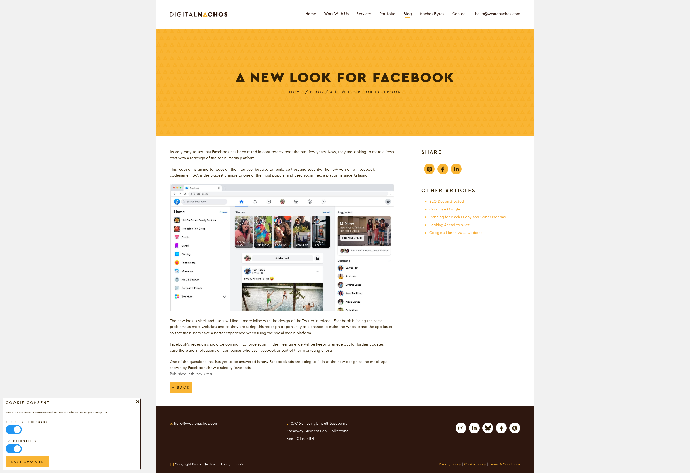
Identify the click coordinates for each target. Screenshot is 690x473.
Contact (459, 14)
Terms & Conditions (504, 464)
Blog (407, 14)
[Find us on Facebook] (501, 428)
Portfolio (387, 14)
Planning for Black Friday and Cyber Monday (467, 217)
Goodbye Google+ (445, 209)
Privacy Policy (450, 464)
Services (364, 14)
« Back (181, 387)
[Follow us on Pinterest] (514, 428)
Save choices (27, 462)
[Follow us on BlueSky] (487, 428)
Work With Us (336, 14)
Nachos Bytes (432, 14)
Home (310, 14)
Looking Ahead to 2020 (449, 225)
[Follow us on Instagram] (461, 428)
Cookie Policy (475, 464)
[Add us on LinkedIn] (474, 428)
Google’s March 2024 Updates (455, 232)
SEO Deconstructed (446, 201)
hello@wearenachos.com (497, 14)
